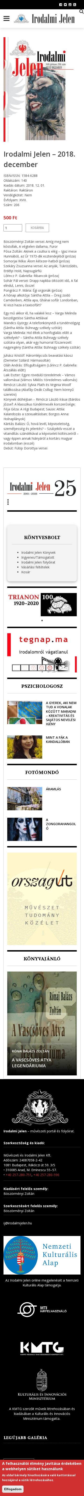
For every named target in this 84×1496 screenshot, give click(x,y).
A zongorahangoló (61, 823)
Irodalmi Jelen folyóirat (38, 562)
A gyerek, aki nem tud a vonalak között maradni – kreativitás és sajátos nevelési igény (61, 713)
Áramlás (53, 789)
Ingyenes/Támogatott (37, 557)
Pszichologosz (42, 686)
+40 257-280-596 (46, 1175)
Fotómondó (42, 772)
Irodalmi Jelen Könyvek (38, 552)
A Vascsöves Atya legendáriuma (31, 1062)
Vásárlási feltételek (35, 567)
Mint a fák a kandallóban (58, 739)
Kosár (25, 572)
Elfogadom (12, 1489)
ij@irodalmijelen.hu (18, 1223)
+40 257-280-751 (19, 1175)
